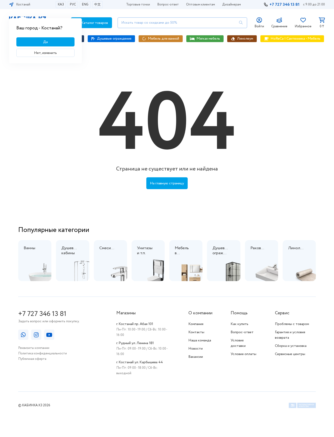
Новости (195, 348)
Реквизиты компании (33, 348)
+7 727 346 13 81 (284, 4)
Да (45, 42)
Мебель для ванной (163, 38)
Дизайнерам (231, 4)
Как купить (239, 324)
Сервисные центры (290, 354)
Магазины (126, 313)
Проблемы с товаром (292, 324)
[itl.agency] (302, 406)
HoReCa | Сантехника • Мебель (295, 38)
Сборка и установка (291, 345)
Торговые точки (138, 4)
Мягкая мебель (208, 38)
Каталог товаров (94, 22)
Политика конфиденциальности (42, 353)
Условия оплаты (243, 354)
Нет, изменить (45, 53)
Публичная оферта (32, 359)
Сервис (282, 313)
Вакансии (195, 356)
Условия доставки (238, 343)
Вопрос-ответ (168, 4)
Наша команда (199, 340)
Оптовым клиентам (200, 4)
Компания (195, 324)
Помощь (239, 313)
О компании (200, 313)
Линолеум (245, 38)
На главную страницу (167, 183)
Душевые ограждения (114, 38)
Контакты (196, 332)
